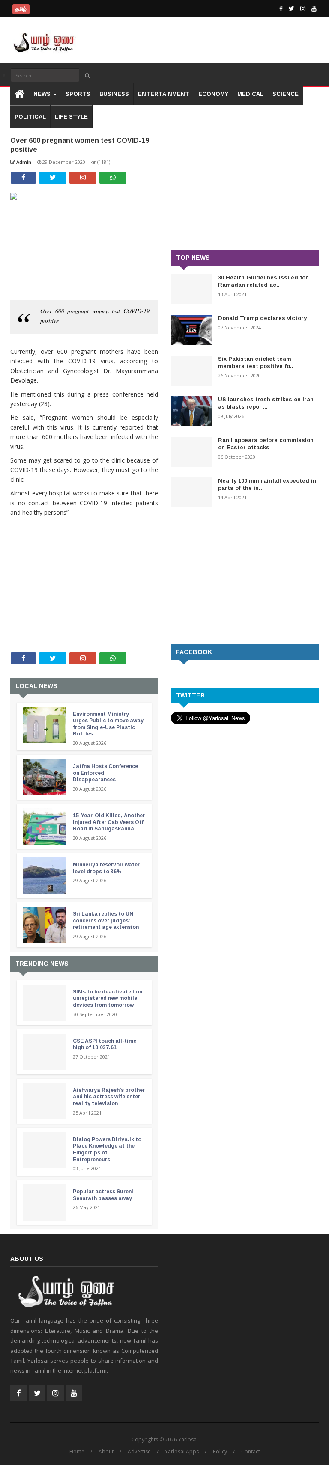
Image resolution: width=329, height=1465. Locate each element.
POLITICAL (30, 116)
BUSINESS (114, 94)
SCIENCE (285, 94)
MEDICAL (250, 94)
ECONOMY (213, 94)
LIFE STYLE (71, 116)
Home (76, 1451)
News (42, 94)
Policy (220, 1451)
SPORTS (78, 94)
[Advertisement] (84, 573)
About (106, 1451)
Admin (23, 162)
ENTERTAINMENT (163, 94)
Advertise (139, 1451)
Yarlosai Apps (182, 1451)
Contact (250, 1451)
